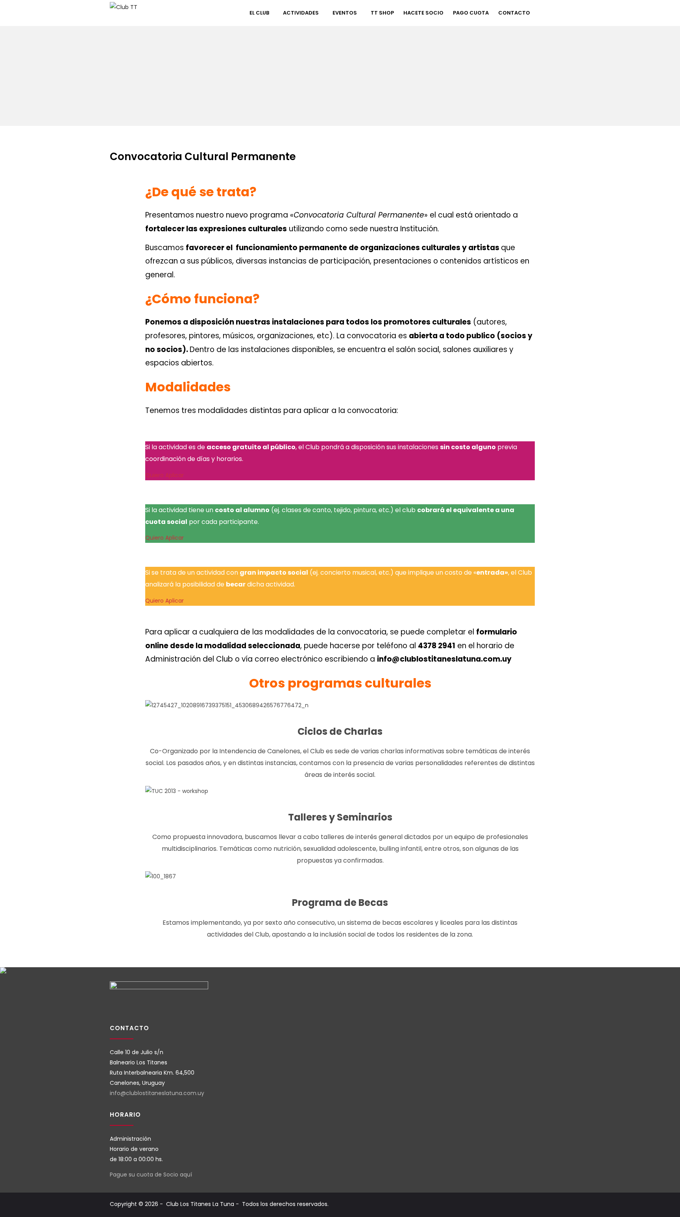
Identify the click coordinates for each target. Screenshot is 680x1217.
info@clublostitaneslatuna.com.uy (157, 1093)
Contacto (514, 13)
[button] (559, 10)
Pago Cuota (471, 13)
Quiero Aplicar (165, 475)
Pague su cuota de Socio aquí (151, 1174)
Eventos (345, 13)
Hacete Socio (423, 13)
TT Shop (382, 13)
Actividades (301, 13)
